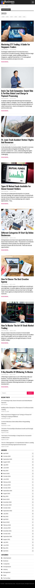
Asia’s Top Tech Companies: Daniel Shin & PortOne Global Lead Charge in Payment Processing (17, 93)
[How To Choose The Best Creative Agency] (17, 265)
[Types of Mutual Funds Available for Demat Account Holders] (17, 173)
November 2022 (7, 505)
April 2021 (5, 551)
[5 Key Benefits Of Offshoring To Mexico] (17, 358)
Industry (5, 569)
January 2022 (6, 528)
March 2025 (6, 473)
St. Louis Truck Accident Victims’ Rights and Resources (17, 141)
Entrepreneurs (7, 566)
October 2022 (6, 508)
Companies (6, 563)
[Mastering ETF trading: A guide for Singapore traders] (17, 31)
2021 (24, 16)
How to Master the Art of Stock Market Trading (17, 327)
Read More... (5, 61)
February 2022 (7, 525)
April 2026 (5, 453)
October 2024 (7, 476)
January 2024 (7, 485)
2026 (3, 16)
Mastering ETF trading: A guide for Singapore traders (15, 46)
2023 (16, 16)
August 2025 (6, 462)
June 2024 (6, 479)
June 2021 (6, 545)
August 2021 (6, 539)
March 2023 (6, 499)
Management (6, 572)
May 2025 (5, 470)
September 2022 (7, 510)
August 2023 (6, 493)
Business (5, 561)
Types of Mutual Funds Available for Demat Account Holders (16, 187)
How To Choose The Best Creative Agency (15, 280)
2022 (20, 16)
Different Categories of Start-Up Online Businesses (17, 234)
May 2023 (5, 496)
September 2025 (7, 459)
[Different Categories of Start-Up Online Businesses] (17, 219)
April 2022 (5, 519)
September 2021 (7, 536)
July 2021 (5, 542)
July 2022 (5, 513)
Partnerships (6, 578)
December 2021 (7, 530)
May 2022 (5, 516)
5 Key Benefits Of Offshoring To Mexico (17, 372)
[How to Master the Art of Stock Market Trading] (17, 312)
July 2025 (5, 465)
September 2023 (7, 490)
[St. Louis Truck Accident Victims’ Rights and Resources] (17, 126)
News (4, 575)
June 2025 (6, 467)
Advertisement (7, 558)
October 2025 (6, 456)
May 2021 (5, 548)
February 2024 (7, 482)
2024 (11, 16)
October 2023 (6, 488)
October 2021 (6, 533)
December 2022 (7, 502)
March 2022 (6, 522)
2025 (7, 16)
